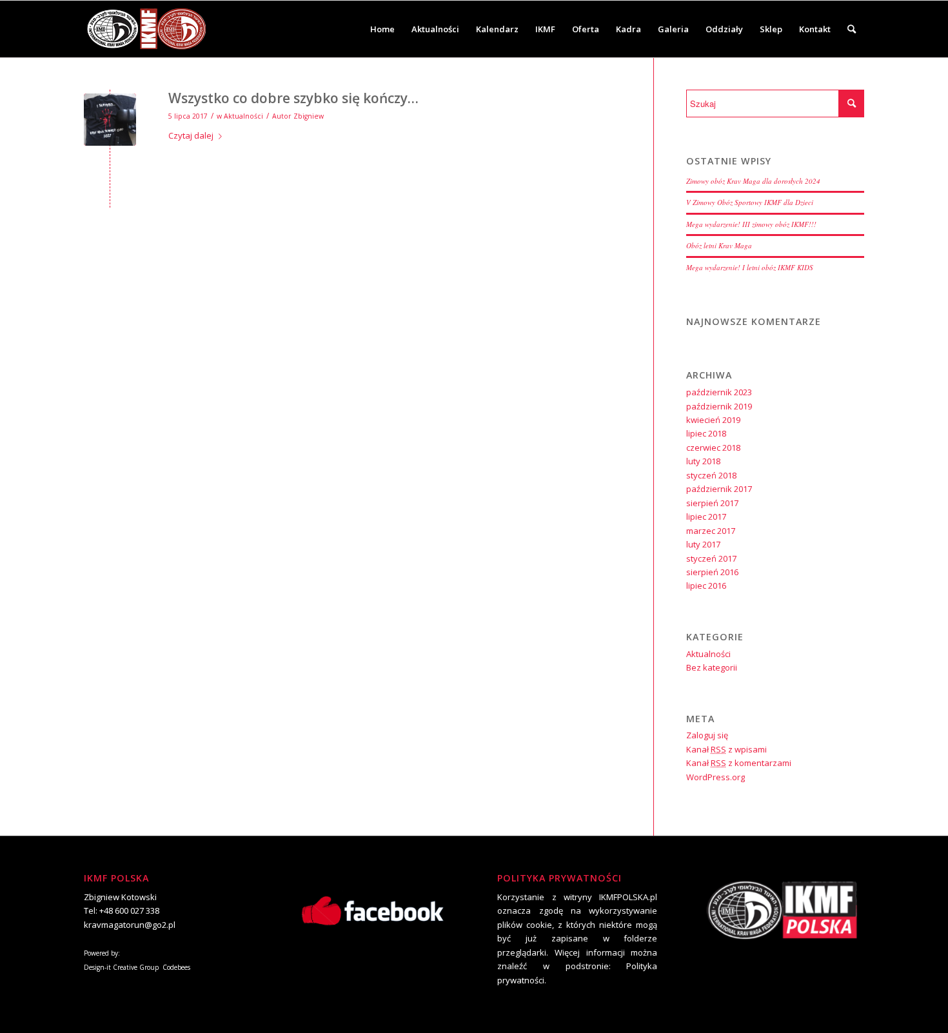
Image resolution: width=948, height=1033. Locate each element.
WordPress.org (715, 777)
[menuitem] (382, 29)
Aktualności (243, 116)
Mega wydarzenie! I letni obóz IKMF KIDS (749, 267)
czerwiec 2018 (713, 447)
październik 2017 (719, 489)
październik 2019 (719, 406)
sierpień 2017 (712, 503)
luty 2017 (703, 544)
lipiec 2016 (706, 585)
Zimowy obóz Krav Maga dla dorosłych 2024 (753, 181)
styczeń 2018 (711, 475)
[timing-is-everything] (110, 119)
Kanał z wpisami (726, 749)
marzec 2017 (710, 530)
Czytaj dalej (190, 135)
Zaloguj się (707, 735)
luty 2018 (703, 461)
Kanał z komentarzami (738, 763)
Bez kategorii (711, 667)
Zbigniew (308, 116)
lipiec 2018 (706, 433)
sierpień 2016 (712, 572)
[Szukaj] (851, 29)
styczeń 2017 (711, 558)
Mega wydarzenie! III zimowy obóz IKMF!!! (751, 224)
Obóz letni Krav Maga (719, 245)
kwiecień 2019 (713, 420)
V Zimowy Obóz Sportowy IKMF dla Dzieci (749, 202)
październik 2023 (719, 392)
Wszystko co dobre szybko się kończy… (293, 98)
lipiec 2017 (706, 516)
